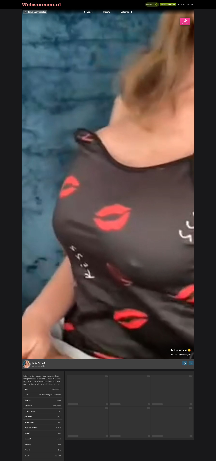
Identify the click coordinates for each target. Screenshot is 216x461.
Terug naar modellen (37, 12)
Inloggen (190, 4)
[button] (181, 4)
